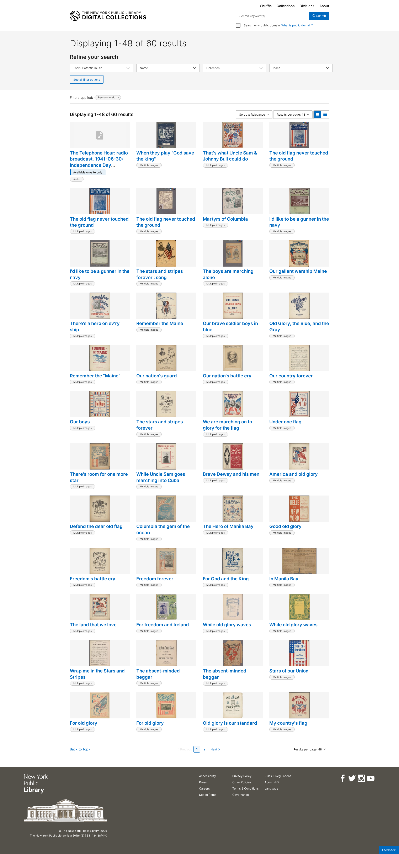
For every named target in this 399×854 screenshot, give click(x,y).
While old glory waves (227, 624)
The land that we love (93, 624)
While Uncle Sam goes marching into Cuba (160, 477)
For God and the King (226, 578)
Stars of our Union (288, 671)
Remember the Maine (159, 323)
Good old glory (285, 526)
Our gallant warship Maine (298, 271)
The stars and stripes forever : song (159, 274)
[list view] (325, 114)
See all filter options (86, 79)
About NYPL (273, 782)
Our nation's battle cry (227, 375)
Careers (204, 788)
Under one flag (285, 421)
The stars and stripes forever (159, 425)
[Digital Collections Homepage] (108, 16)
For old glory (83, 723)
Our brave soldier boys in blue (230, 326)
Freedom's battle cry (92, 578)
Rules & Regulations (278, 776)
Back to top (79, 749)
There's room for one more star (99, 477)
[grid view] (317, 114)
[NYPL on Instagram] (361, 778)
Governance (240, 794)
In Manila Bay (283, 578)
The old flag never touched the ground (298, 156)
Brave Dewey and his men (231, 474)
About (324, 6)
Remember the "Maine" (95, 375)
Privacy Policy (241, 776)
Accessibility (207, 776)
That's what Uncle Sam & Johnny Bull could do (230, 156)
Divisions (307, 6)
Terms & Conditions (245, 788)
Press (203, 782)
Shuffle (266, 6)
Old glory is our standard (230, 723)
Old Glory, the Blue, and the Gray (299, 326)
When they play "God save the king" (165, 156)
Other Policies (241, 782)
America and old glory (293, 474)
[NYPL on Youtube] (370, 778)
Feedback (389, 850)
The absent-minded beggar (158, 674)
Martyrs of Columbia (225, 219)
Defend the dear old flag (96, 526)
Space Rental (208, 794)
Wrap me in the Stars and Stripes (97, 674)
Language (271, 788)
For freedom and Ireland (162, 624)
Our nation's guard (156, 375)
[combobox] (272, 16)
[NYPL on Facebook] (342, 778)
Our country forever (291, 375)
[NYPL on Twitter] (352, 778)
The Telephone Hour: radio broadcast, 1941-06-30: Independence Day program (99, 162)
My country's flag (288, 723)
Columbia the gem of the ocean (163, 529)
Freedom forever (154, 578)
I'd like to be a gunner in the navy (299, 222)
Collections (286, 6)
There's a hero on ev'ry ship (95, 326)
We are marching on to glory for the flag (227, 425)
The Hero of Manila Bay (228, 526)
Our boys (80, 421)
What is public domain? (297, 25)
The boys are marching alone (228, 274)
